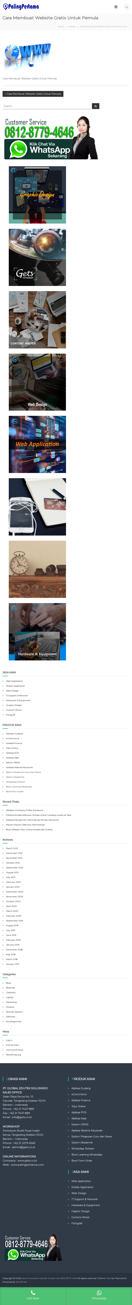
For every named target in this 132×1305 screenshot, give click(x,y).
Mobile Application (15, 686)
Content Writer (14, 710)
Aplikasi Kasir (12, 757)
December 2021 (14, 853)
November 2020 (14, 896)
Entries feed (12, 1045)
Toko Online (12, 748)
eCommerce (12, 738)
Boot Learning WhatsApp (87, 1154)
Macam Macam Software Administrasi (25, 824)
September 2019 (14, 920)
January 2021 (12, 887)
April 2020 (11, 906)
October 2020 (13, 901)
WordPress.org (13, 1054)
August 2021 (12, 872)
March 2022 (12, 848)
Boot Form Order (82, 1160)
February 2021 (13, 882)
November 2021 (14, 858)
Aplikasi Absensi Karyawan (19, 767)
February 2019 (13, 940)
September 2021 (14, 867)
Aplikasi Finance (14, 743)
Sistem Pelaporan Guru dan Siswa (92, 1136)
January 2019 (12, 944)
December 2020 (14, 891)
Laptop (9, 997)
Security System (14, 1011)
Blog (8, 983)
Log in (9, 1040)
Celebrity (11, 992)
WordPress (21, 1282)
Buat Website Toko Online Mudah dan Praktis (29, 829)
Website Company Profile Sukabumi (24, 810)
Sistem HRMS (13, 762)
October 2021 (13, 862)
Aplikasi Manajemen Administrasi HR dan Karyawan (32, 820)
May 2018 (11, 954)
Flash (108, 1278)
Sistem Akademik (82, 1142)
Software (10, 1016)
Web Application (14, 681)
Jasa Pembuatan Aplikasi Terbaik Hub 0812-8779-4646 (49, 1278)
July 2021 (10, 877)
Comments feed (14, 1050)
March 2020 (12, 911)
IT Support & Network (17, 695)
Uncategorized (13, 1021)
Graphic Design (14, 705)
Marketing (11, 1002)
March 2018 (12, 959)
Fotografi (10, 714)
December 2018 (14, 949)
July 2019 (10, 930)
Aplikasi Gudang (14, 733)
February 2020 (13, 915)
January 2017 (12, 964)
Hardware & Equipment (18, 700)
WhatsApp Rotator (83, 1148)
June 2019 (11, 935)
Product (10, 1007)
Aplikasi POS (12, 753)
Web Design (12, 690)
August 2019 (12, 925)
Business (10, 987)
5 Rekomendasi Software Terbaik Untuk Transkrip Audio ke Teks (38, 815)
